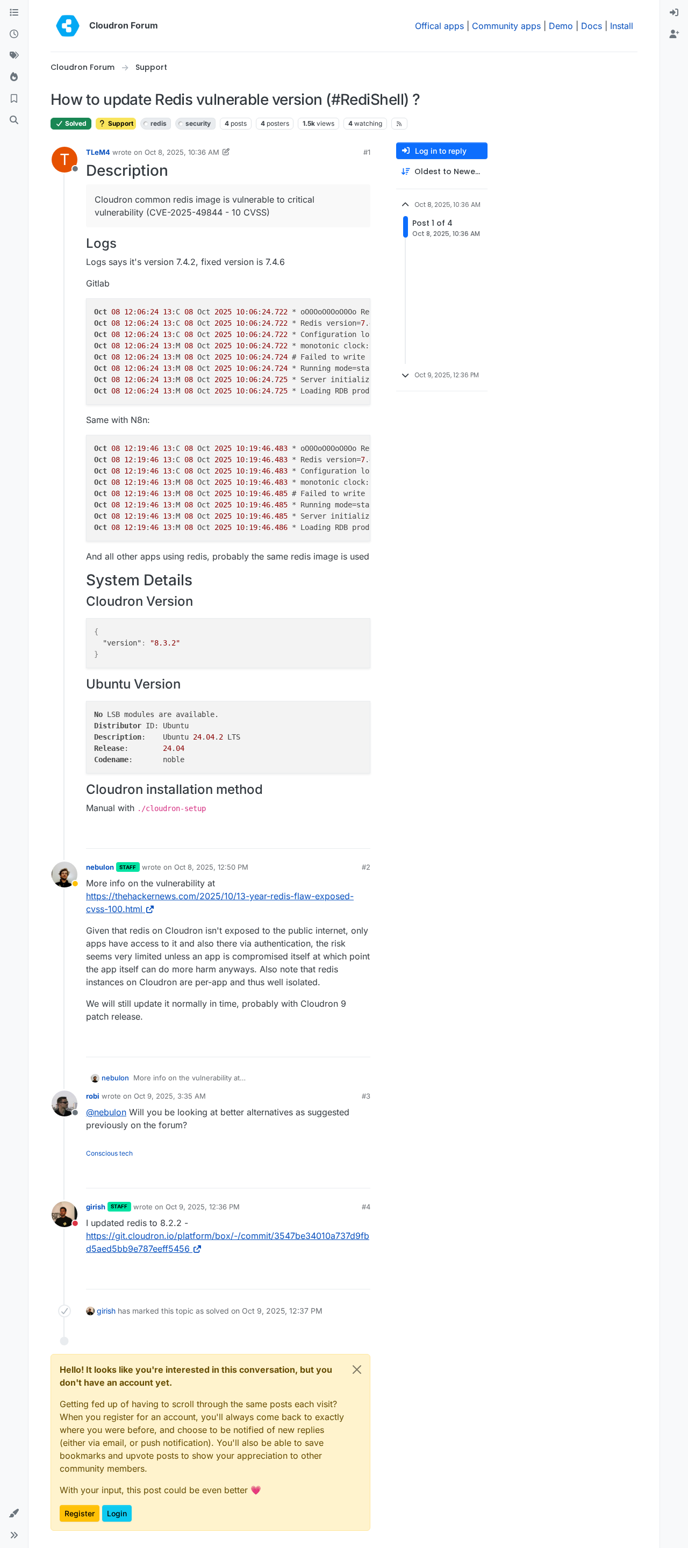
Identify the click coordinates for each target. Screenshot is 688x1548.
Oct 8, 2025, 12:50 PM (211, 867)
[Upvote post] (344, 835)
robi (92, 1096)
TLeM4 (98, 152)
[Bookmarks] (14, 99)
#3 (366, 1096)
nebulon (100, 867)
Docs (591, 25)
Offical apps (439, 25)
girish (95, 1206)
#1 (366, 152)
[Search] (14, 120)
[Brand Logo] (68, 26)
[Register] (674, 34)
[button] (14, 1513)
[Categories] (14, 13)
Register (79, 1513)
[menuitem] (674, 13)
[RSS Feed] (399, 124)
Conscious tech (109, 1153)
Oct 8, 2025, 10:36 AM (182, 152)
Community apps (506, 25)
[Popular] (14, 77)
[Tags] (14, 55)
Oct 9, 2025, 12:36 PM (203, 1206)
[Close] (357, 1369)
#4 (366, 1206)
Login (117, 1513)
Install (621, 25)
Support (119, 123)
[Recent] (14, 34)
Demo (561, 25)
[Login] (674, 13)
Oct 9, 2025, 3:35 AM (170, 1096)
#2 (366, 867)
